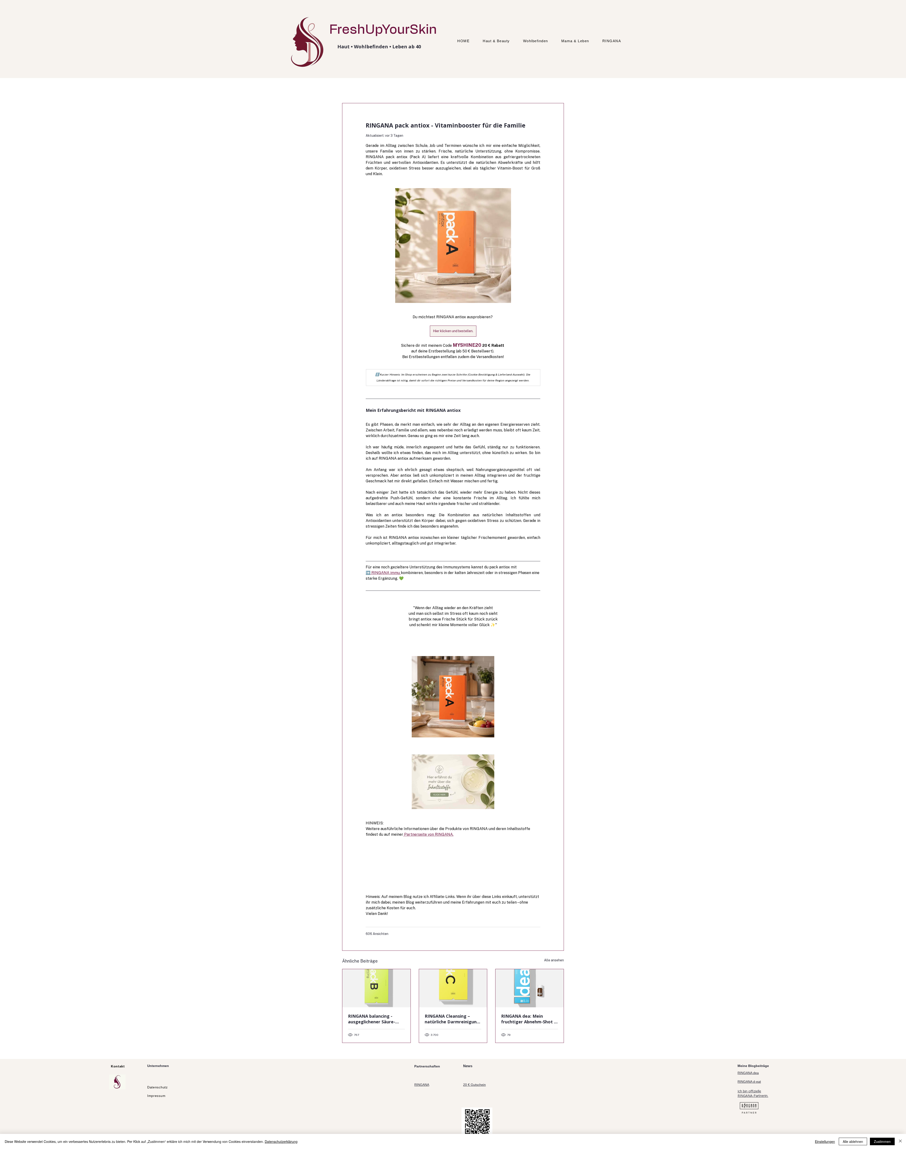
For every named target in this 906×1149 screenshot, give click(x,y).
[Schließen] (900, 1141)
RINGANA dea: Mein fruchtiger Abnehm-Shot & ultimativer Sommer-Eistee (529, 1019)
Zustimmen (882, 1141)
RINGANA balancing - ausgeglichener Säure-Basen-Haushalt (371, 1019)
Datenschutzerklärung (281, 1141)
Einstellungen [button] (825, 1141)
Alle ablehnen (853, 1141)
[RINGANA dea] (529, 988)
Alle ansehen (554, 960)
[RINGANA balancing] (376, 988)
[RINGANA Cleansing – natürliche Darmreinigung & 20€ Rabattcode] (453, 988)
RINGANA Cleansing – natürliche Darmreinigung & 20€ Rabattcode (452, 1019)
